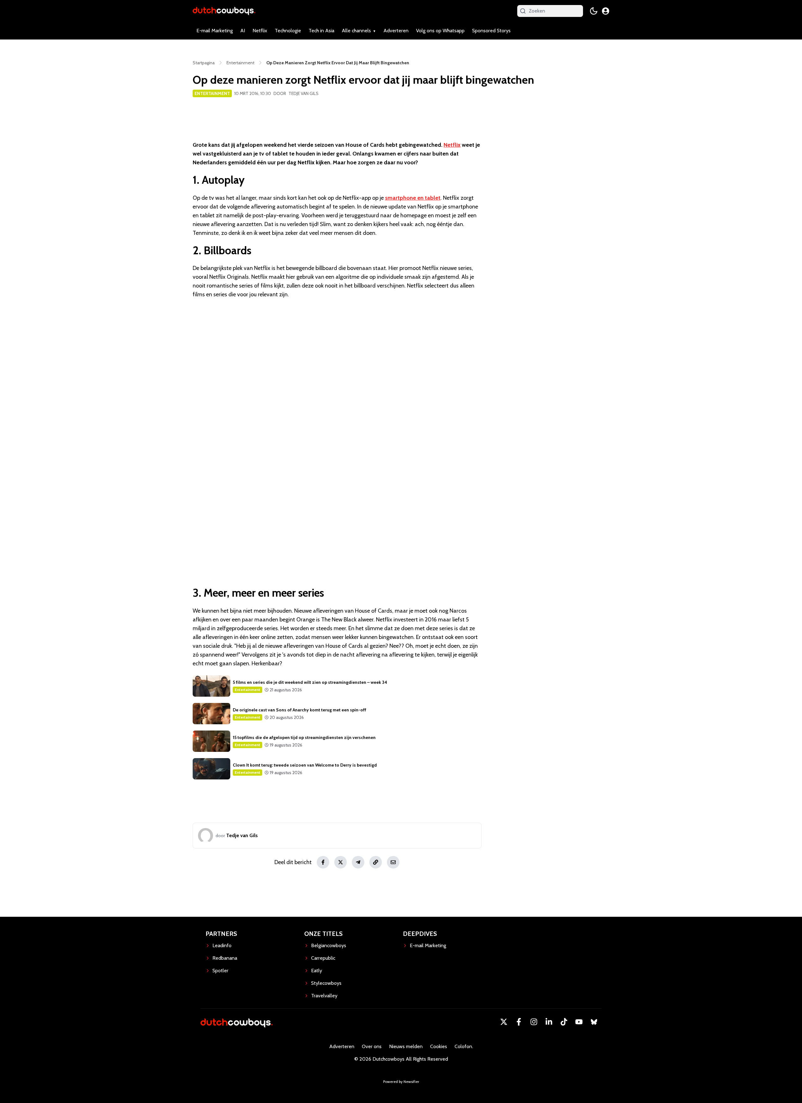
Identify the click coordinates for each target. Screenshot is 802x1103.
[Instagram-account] (534, 1022)
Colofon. (464, 1046)
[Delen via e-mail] (393, 862)
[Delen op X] (340, 862)
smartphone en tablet (412, 197)
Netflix (260, 31)
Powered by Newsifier (401, 1081)
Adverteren (396, 31)
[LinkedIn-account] (549, 1022)
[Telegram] (358, 862)
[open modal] (605, 11)
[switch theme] (593, 11)
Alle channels (356, 31)
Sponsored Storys (491, 31)
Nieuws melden (406, 1046)
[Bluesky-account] (594, 1022)
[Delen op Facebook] (323, 862)
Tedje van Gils (304, 93)
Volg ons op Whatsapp (440, 31)
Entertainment (212, 93)
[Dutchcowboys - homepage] (224, 11)
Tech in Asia (321, 31)
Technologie (288, 31)
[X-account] (504, 1022)
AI (242, 31)
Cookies (438, 1046)
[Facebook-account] (519, 1022)
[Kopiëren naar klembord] (375, 862)
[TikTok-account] (564, 1022)
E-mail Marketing (214, 31)
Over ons (372, 1046)
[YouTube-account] (579, 1022)
